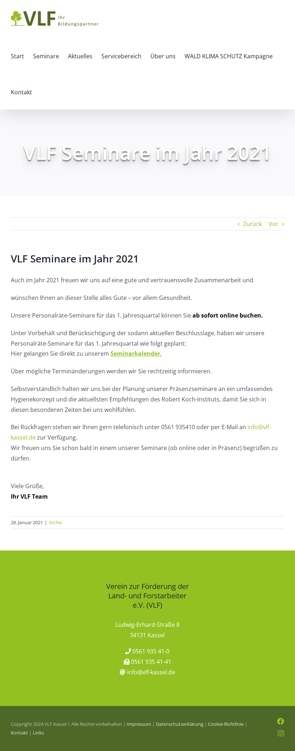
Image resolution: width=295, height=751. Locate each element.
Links (38, 732)
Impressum (139, 724)
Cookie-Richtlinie (226, 724)
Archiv (55, 522)
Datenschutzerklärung (179, 724)
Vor (273, 224)
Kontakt (19, 732)
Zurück (252, 224)
